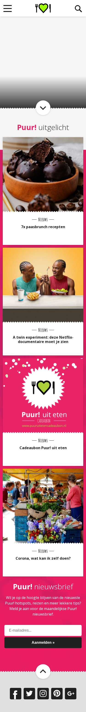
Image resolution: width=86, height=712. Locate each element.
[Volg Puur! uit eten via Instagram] (43, 693)
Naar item (43, 107)
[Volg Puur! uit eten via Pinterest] (57, 693)
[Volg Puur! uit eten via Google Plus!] (70, 693)
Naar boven (43, 671)
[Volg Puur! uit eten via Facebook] (15, 693)
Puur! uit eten (43, 8)
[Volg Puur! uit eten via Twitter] (29, 693)
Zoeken (78, 8)
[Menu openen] (7, 8)
